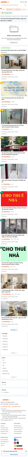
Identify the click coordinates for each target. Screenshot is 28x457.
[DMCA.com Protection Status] (18, 446)
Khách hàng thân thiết (18, 431)
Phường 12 (5, 344)
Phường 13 (5, 346)
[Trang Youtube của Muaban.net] (15, 443)
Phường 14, (5, 76)
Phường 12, (5, 296)
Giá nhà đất (3, 443)
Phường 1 (5, 336)
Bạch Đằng (5, 370)
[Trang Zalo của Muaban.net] (18, 440)
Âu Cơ (4, 362)
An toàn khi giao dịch (4, 429)
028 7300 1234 (6, 406)
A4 (3, 360)
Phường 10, (5, 186)
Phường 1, (5, 214)
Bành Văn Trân (6, 373)
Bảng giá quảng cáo (17, 425)
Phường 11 (5, 341)
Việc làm (2, 445)
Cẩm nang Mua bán (4, 439)
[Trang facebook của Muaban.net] (15, 440)
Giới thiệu (2, 425)
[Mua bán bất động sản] (5, 2)
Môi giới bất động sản (5, 441)
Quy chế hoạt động (4, 427)
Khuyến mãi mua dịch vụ (18, 427)
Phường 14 (5, 349)
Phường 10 (5, 338)
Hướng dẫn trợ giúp (17, 433)
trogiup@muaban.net (8, 420)
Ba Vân (4, 368)
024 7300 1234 (16, 406)
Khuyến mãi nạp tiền (18, 429)
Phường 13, (5, 104)
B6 (3, 365)
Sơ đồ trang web (4, 433)
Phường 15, (5, 241)
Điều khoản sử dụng (4, 431)
